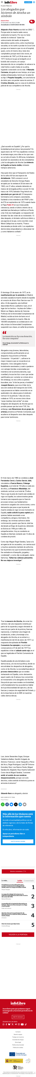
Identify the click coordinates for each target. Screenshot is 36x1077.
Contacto (18, 1032)
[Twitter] (12, 1024)
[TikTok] (26, 1024)
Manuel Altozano (6, 899)
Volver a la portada (18, 935)
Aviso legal (18, 1042)
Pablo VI (10, 205)
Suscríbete (28, 2)
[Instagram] (19, 1024)
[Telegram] (16, 1024)
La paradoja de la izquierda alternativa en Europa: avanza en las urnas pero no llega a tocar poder (14, 905)
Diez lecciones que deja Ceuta (11, 924)
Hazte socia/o (18, 1017)
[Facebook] (6, 1024)
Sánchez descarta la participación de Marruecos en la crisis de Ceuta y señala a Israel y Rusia (14, 914)
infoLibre (4, 917)
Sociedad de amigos (18, 1039)
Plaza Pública (6, 6)
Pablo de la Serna (6, 908)
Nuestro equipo (18, 1034)
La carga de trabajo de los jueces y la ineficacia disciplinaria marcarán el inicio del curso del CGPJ (15, 895)
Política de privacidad (18, 1045)
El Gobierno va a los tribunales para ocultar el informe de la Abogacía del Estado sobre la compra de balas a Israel (14, 886)
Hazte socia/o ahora (18, 841)
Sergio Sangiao (6, 889)
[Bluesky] (9, 1024)
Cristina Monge (6, 926)
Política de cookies (18, 1047)
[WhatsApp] (3, 1024)
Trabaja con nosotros (18, 1037)
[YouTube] (22, 1024)
